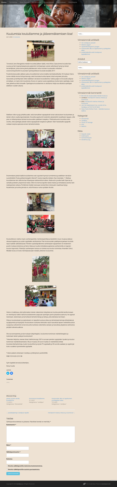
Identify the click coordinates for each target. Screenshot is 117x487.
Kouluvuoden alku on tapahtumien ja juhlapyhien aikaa (62, 399)
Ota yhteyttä (72, 2)
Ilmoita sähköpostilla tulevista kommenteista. (25, 466)
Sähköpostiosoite (13, 452)
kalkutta (83, 126)
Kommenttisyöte (86, 138)
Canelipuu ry (19, 484)
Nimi (8, 445)
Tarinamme (13, 2)
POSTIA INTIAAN (94, 107)
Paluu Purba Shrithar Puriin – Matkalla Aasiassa (95, 109)
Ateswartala (85, 118)
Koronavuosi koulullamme (37, 398)
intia (82, 124)
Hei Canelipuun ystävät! (88, 43)
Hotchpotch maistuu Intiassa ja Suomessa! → (61, 413)
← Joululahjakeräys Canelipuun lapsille (17, 413)
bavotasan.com (106, 484)
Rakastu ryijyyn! (86, 45)
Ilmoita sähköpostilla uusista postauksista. (24, 469)
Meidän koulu (36, 2)
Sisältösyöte (85, 136)
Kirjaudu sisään (85, 134)
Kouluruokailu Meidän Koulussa (98, 96)
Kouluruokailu (49, 2)
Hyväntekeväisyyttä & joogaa (90, 46)
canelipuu (84, 120)
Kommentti (11, 425)
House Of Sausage (87, 122)
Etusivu (3, 2)
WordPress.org (85, 139)
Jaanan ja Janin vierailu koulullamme (13, 399)
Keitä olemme (24, 2)
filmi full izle (84, 96)
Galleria (83, 111)
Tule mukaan (61, 2)
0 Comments (16, 37)
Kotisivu (9, 459)
